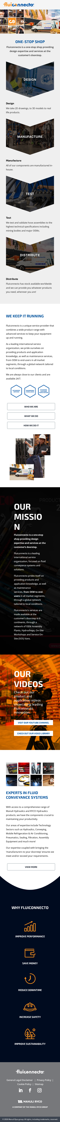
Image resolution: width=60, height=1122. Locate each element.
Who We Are (31, 406)
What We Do (31, 416)
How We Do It (31, 425)
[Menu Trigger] (53, 15)
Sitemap (39, 1084)
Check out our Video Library (33, 733)
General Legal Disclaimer (20, 1080)
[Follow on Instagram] (39, 1090)
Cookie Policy (24, 1084)
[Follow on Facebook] (30, 1090)
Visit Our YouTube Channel (33, 722)
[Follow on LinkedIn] (20, 1090)
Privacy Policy (44, 1080)
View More (31, 867)
